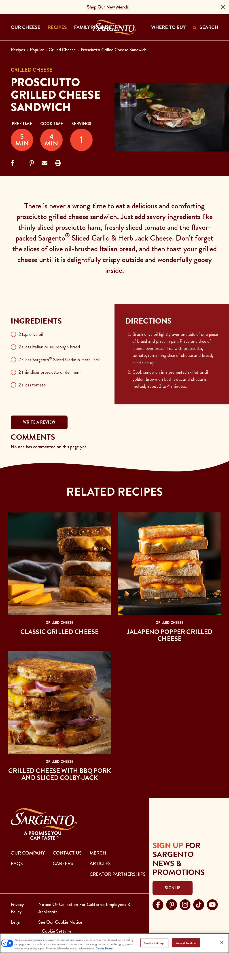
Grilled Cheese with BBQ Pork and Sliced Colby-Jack (59, 774)
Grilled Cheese (62, 49)
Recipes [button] (57, 27)
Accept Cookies (186, 942)
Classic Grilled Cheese (59, 631)
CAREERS (63, 863)
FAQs (17, 863)
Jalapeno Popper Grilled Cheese (169, 635)
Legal (16, 922)
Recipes (18, 49)
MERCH (98, 853)
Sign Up (172, 888)
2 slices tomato (32, 385)
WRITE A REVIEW (39, 422)
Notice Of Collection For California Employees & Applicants (84, 908)
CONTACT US (67, 853)
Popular (37, 49)
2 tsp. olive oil (30, 334)
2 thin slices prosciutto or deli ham (49, 372)
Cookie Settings (154, 942)
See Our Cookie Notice (60, 922)
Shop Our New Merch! (108, 7)
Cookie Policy (104, 948)
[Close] (223, 7)
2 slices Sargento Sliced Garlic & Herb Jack (59, 359)
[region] (114, 943)
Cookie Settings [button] (57, 931)
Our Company (28, 853)
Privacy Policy (17, 908)
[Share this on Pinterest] (32, 163)
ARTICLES (100, 863)
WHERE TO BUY (168, 27)
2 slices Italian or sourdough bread (49, 346)
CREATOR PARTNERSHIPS (118, 874)
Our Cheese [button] (25, 27)
